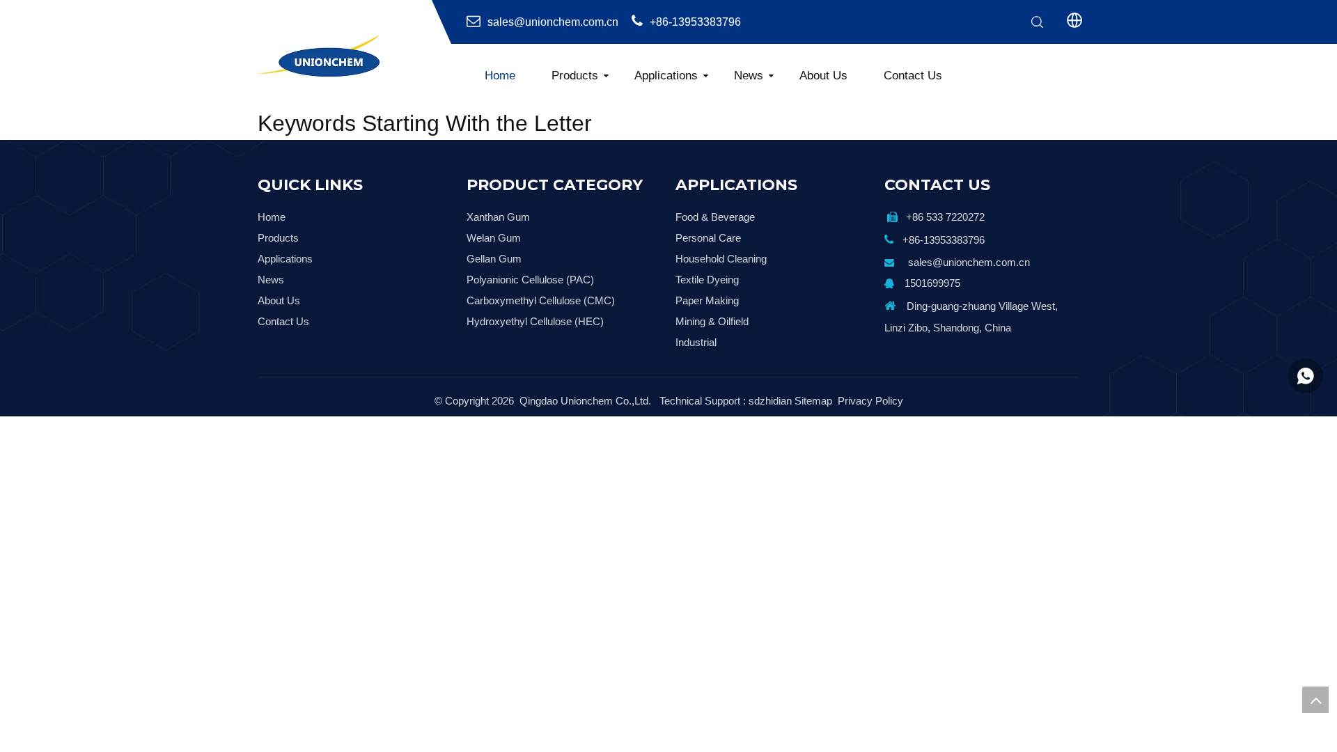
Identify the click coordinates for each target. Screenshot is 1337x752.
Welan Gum (494, 238)
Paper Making (707, 300)
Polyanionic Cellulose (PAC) (530, 279)
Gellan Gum (494, 259)
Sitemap (813, 401)
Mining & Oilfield (712, 321)
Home (500, 75)
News (748, 75)
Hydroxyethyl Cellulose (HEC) (535, 321)
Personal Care (708, 238)
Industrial (696, 342)
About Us (823, 75)
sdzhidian (770, 401)
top (1315, 700)
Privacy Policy (870, 401)
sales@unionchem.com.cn (552, 22)
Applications (666, 75)
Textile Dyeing (707, 279)
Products (575, 75)
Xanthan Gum (498, 217)
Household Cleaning (721, 259)
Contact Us (913, 75)
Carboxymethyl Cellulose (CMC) (541, 300)
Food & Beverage (715, 217)
